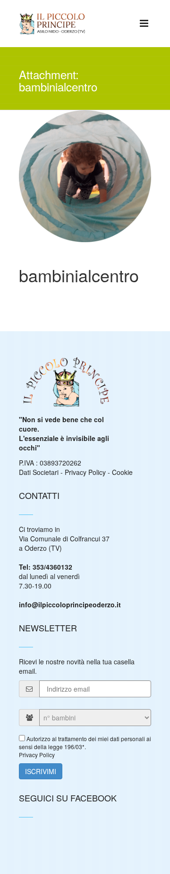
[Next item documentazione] (118, 164)
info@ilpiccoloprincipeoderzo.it (70, 604)
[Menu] (144, 23)
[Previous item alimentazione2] (52, 164)
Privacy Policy (85, 472)
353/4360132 (52, 567)
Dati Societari (39, 472)
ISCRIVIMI (40, 771)
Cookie (122, 472)
